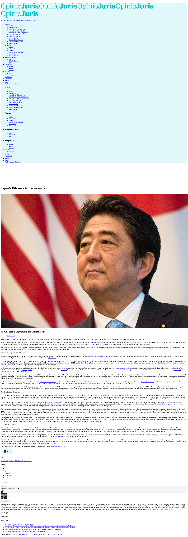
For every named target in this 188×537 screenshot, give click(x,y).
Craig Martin (5, 501)
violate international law (69, 431)
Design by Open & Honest (19, 534)
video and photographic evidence (122, 368)
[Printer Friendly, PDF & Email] (7, 453)
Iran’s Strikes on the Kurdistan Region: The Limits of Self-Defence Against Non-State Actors (33, 529)
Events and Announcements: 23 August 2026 (19, 524)
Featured (11, 461)
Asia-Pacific (4, 461)
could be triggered (165, 404)
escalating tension (97, 342)
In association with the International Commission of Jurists (19, 20)
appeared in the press (98, 361)
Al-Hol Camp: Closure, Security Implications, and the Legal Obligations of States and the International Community (40, 527)
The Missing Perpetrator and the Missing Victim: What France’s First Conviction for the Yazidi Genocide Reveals (40, 526)
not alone (24, 383)
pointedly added (27, 370)
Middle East (19, 461)
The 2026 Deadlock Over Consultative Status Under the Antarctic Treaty (27, 531)
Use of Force (28, 461)
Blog (58, 447)
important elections (57, 436)
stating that (177, 370)
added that (64, 370)
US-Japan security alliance (48, 382)
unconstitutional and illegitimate (52, 402)
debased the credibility (148, 382)
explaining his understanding (46, 418)
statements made (21, 375)
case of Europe (32, 387)
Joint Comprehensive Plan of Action (101, 356)
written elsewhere (66, 419)
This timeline (52, 358)
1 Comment (11, 336)
